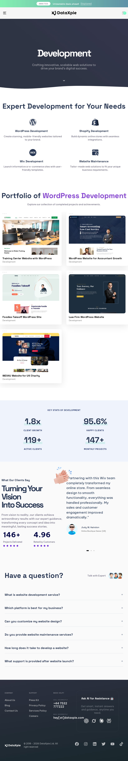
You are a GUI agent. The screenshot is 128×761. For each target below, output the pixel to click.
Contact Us (11, 710)
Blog (7, 705)
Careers (33, 715)
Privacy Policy (37, 705)
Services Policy (38, 710)
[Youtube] (112, 744)
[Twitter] (104, 744)
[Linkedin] (95, 744)
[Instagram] (86, 744)
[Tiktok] (121, 744)
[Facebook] (77, 744)
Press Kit (34, 700)
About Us (10, 700)
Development (9, 261)
